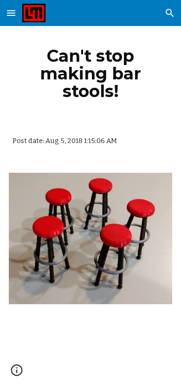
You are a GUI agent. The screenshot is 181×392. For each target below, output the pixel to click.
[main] (90, 73)
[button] (11, 13)
